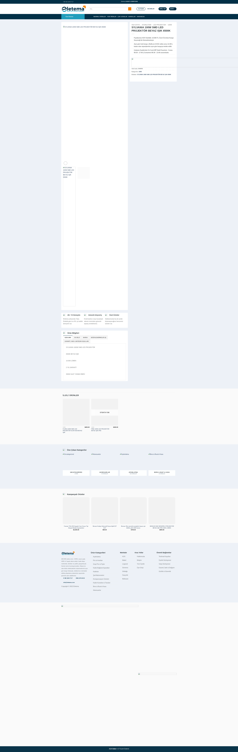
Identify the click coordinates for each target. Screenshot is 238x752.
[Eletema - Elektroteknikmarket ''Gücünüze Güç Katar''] (73, 9)
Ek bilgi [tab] (77, 337)
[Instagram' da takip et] (175, 2)
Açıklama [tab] (68, 337)
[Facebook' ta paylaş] (132, 78)
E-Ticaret (121, 749)
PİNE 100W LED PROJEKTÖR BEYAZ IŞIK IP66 (100, 429)
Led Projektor (159, 25)
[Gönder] (129, 8)
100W (170, 25)
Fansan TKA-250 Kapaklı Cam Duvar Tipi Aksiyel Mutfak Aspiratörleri (76, 527)
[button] (163, 8)
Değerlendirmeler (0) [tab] (98, 337)
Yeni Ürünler (111, 16)
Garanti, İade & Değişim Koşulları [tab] (77, 341)
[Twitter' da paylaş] (135, 78)
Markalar (131, 16)
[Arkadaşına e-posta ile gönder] (137, 78)
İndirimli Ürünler (99, 16)
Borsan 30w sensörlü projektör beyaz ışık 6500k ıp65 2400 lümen (133, 527)
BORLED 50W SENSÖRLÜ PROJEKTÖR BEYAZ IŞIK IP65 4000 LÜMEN (162, 527)
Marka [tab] (85, 337)
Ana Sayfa (136, 25)
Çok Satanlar (122, 16)
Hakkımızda (141, 16)
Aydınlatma (146, 25)
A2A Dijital (112, 749)
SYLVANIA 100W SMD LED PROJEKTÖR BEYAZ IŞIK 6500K (154, 74)
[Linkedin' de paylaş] (142, 78)
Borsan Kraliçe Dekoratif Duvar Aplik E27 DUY (105, 527)
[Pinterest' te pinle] (139, 78)
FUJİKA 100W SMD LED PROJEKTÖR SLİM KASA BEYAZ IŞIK (72, 430)
